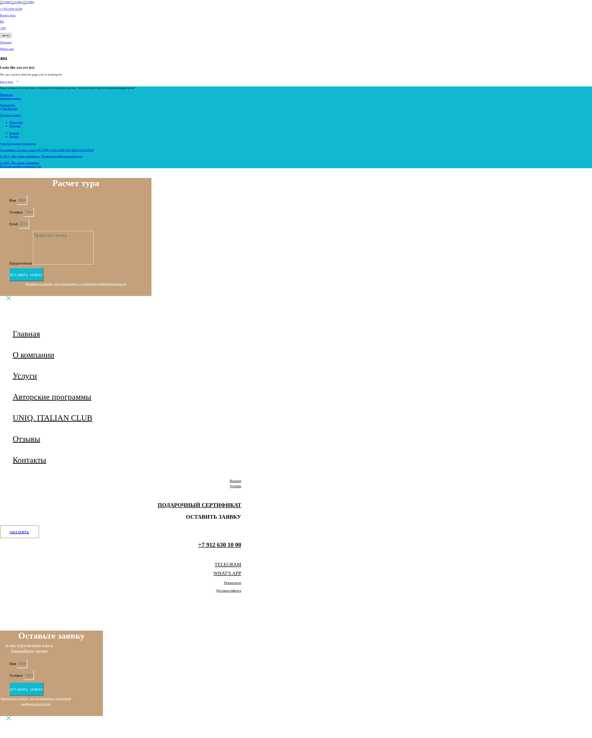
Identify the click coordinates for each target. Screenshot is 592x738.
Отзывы (26, 438)
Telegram (6, 42)
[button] (6, 35)
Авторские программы (52, 396)
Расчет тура (7, 15)
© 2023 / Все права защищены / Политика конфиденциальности (41, 156)
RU (2, 21)
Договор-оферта (228, 591)
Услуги (25, 375)
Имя (13, 200)
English (14, 136)
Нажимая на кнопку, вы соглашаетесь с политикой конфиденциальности (75, 284)
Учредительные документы (18, 143)
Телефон (16, 212)
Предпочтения (21, 263)
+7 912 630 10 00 (11, 9)
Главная (26, 333)
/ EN (3, 28)
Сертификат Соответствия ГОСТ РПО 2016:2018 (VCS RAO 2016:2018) (47, 150)
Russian (14, 133)
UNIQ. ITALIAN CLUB (52, 417)
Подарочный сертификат (199, 505)
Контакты (29, 459)
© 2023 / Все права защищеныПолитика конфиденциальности (20, 164)
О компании (33, 354)
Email (14, 224)
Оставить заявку (10, 115)
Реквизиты (232, 583)
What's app (7, 49)
